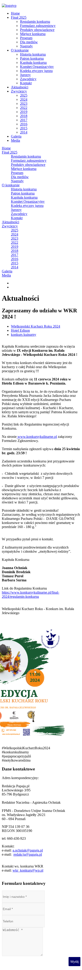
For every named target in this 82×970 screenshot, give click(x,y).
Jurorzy (25, 75)
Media (15, 140)
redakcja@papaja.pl (27, 854)
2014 (23, 132)
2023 (23, 103)
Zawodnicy (28, 79)
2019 (23, 112)
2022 (23, 108)
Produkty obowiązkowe (37, 30)
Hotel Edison (20, 330)
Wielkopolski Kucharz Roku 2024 (35, 326)
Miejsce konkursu (33, 34)
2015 (23, 128)
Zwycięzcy (19, 91)
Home (15, 13)
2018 (23, 116)
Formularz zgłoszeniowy (38, 26)
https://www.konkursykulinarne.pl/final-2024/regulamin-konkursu (30, 594)
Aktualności (19, 87)
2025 (23, 95)
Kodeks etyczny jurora (36, 71)
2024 (23, 99)
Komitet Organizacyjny (37, 67)
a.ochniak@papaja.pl (28, 850)
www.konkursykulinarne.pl (37, 437)
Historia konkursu (33, 54)
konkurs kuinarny (23, 334)
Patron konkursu (32, 58)
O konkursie (20, 50)
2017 (23, 120)
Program (26, 38)
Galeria (16, 136)
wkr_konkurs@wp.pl (28, 870)
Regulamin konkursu (35, 21)
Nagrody (26, 46)
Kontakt (26, 83)
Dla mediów (29, 42)
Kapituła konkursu (33, 62)
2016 (23, 124)
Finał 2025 (18, 17)
